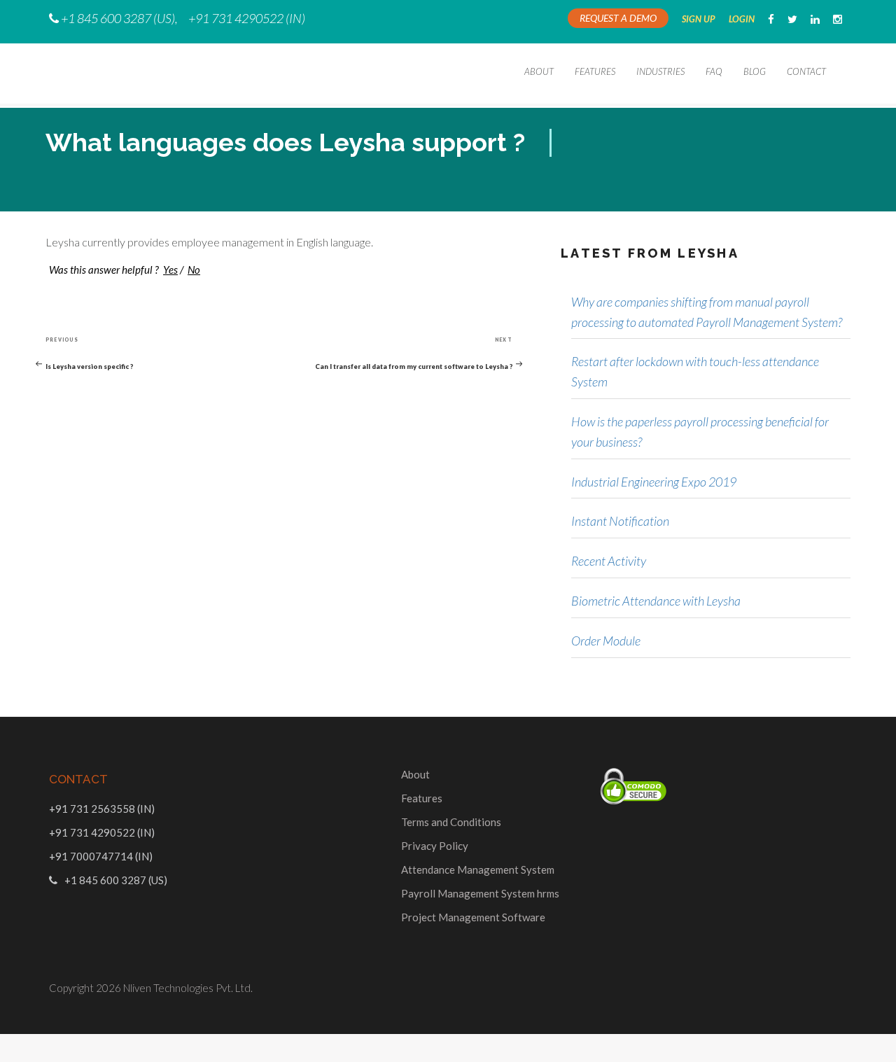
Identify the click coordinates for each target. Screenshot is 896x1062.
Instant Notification (620, 521)
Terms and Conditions (451, 822)
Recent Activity (608, 560)
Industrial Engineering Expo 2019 (653, 481)
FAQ (714, 71)
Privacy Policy (434, 845)
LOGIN (742, 19)
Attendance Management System (477, 869)
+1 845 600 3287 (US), (119, 18)
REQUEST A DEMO (618, 18)
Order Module (605, 640)
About (539, 71)
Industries (660, 71)
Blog (754, 71)
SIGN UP (698, 19)
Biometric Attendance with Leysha (656, 600)
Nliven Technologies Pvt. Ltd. (188, 987)
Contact (806, 71)
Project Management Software (473, 917)
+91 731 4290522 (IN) (246, 18)
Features (595, 71)
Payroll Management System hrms (480, 893)
